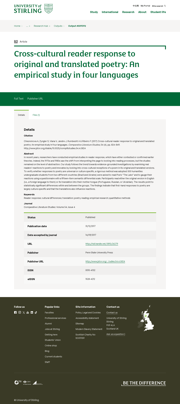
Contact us (112, 312)
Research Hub (41, 25)
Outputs (58, 25)
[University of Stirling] (33, 8)
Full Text (19, 98)
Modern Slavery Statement (89, 329)
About (142, 12)
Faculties (49, 312)
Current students (53, 356)
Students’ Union (53, 340)
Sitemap (80, 323)
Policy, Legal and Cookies (88, 312)
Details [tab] (21, 115)
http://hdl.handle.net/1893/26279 (101, 243)
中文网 (136, 6)
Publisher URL (35, 98)
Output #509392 (77, 25)
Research (128, 12)
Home (17, 25)
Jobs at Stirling (52, 329)
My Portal (145, 6)
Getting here (51, 334)
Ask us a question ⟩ (115, 334)
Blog (47, 351)
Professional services (55, 318)
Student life (158, 12)
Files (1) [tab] (36, 115)
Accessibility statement (87, 318)
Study (94, 12)
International (110, 12)
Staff (47, 362)
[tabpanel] (90, 204)
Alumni (48, 323)
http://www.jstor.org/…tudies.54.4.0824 (105, 261)
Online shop (51, 345)
